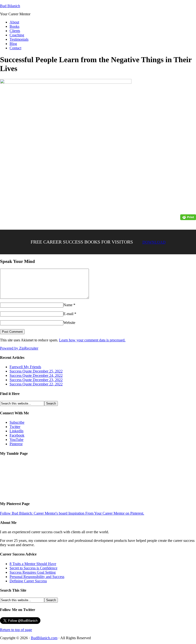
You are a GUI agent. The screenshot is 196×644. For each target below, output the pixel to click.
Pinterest (16, 444)
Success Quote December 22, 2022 (36, 384)
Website (69, 323)
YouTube (16, 440)
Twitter (15, 427)
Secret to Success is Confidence (33, 568)
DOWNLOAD (154, 242)
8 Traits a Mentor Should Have (33, 564)
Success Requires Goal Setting (33, 572)
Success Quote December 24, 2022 (36, 375)
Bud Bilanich (10, 6)
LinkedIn (16, 431)
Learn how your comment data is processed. (92, 340)
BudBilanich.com (44, 638)
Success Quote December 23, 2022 (36, 380)
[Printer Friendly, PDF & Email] (188, 217)
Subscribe (17, 422)
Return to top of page (16, 630)
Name (67, 305)
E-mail (68, 314)
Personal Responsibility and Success (37, 577)
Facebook (17, 435)
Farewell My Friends (25, 367)
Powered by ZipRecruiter (19, 348)
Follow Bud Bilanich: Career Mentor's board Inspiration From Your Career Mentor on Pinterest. (72, 513)
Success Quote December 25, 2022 (36, 371)
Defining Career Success (28, 581)
